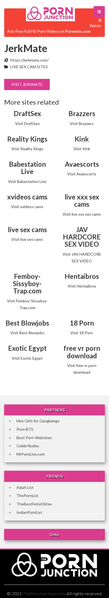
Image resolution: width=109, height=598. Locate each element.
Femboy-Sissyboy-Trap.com (27, 283)
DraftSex (27, 113)
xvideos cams (27, 197)
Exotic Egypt (27, 348)
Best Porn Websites (34, 437)
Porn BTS (24, 429)
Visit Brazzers (82, 123)
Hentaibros (82, 276)
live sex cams (27, 229)
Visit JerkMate (27, 84)
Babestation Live (27, 167)
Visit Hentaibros (82, 286)
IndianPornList (29, 512)
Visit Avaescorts (81, 173)
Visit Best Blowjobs (27, 332)
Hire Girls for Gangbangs (38, 420)
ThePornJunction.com (44, 593)
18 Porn (82, 323)
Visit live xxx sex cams (82, 214)
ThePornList (27, 495)
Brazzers (81, 113)
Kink (82, 139)
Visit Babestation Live (27, 181)
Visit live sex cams (27, 239)
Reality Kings (27, 139)
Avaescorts (82, 164)
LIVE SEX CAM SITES (29, 66)
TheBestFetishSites (34, 504)
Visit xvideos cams (27, 206)
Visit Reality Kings (27, 148)
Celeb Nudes (27, 445)
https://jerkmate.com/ (29, 60)
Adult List (25, 487)
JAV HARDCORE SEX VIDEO (82, 236)
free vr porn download (81, 351)
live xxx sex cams (82, 200)
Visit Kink (82, 148)
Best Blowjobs (27, 323)
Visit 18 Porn (81, 332)
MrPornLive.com (30, 454)
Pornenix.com (78, 31)
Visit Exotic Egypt (27, 358)
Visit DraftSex (27, 123)
